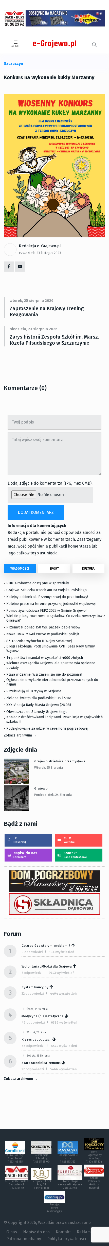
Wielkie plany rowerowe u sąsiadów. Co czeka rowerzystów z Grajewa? (55, 618)
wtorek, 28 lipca (36, 1032)
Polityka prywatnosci (66, 1238)
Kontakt (75, 855)
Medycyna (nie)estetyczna (43, 1016)
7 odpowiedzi (32, 973)
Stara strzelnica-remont (41, 1063)
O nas (11, 1232)
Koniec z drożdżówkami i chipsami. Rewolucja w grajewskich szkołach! (54, 719)
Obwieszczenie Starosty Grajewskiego (36, 712)
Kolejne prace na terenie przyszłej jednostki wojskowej (51, 604)
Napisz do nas (25, 855)
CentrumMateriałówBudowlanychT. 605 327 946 (16, 1184)
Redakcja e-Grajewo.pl (40, 245)
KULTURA (88, 568)
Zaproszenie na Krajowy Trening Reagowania (47, 311)
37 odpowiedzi (33, 1069)
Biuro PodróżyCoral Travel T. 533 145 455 (15, 1158)
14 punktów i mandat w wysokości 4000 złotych (44, 658)
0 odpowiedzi (32, 952)
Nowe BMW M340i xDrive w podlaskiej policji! (42, 634)
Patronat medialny (23, 1238)
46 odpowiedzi (33, 1022)
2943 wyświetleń (62, 973)
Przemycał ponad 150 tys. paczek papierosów (43, 627)
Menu (15, 46)
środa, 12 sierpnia (37, 1009)
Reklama (85, 1232)
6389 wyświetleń (64, 1022)
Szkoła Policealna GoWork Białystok (94, 1183)
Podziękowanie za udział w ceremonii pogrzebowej (47, 728)
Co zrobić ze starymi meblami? (46, 945)
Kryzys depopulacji (36, 1039)
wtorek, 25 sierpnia (48, 767)
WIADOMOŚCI (19, 568)
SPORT (54, 568)
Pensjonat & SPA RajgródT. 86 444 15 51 (41, 1184)
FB (19, 840)
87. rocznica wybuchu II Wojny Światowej (39, 641)
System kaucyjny (35, 987)
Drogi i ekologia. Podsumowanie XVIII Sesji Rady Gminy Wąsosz (50, 648)
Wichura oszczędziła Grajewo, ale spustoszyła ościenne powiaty (50, 665)
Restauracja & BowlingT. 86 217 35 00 (41, 1158)
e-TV (69, 840)
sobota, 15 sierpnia (38, 1055)
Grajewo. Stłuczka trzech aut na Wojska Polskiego (46, 590)
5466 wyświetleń (63, 1069)
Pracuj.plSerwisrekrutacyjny (54, 1208)
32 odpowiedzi (33, 993)
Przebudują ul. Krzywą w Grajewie (33, 691)
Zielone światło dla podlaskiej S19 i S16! (39, 698)
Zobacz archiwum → (20, 735)
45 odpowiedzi (33, 1046)
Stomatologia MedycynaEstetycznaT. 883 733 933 (70, 1184)
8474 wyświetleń (64, 1046)
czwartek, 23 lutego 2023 (40, 253)
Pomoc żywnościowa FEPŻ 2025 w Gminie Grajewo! (46, 610)
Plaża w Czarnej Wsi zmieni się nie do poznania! (44, 674)
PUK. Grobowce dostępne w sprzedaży (37, 583)
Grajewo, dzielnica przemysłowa (59, 761)
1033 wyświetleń (61, 952)
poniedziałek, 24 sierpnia (53, 795)
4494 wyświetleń (63, 993)
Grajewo (40, 788)
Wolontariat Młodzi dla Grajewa (47, 966)
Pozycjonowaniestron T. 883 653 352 (68, 1158)
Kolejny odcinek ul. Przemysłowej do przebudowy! (47, 597)
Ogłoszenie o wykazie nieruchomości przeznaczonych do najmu (52, 682)
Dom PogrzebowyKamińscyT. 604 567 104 (94, 1156)
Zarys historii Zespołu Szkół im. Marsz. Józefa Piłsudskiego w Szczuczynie (54, 340)
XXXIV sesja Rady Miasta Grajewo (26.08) (38, 705)
